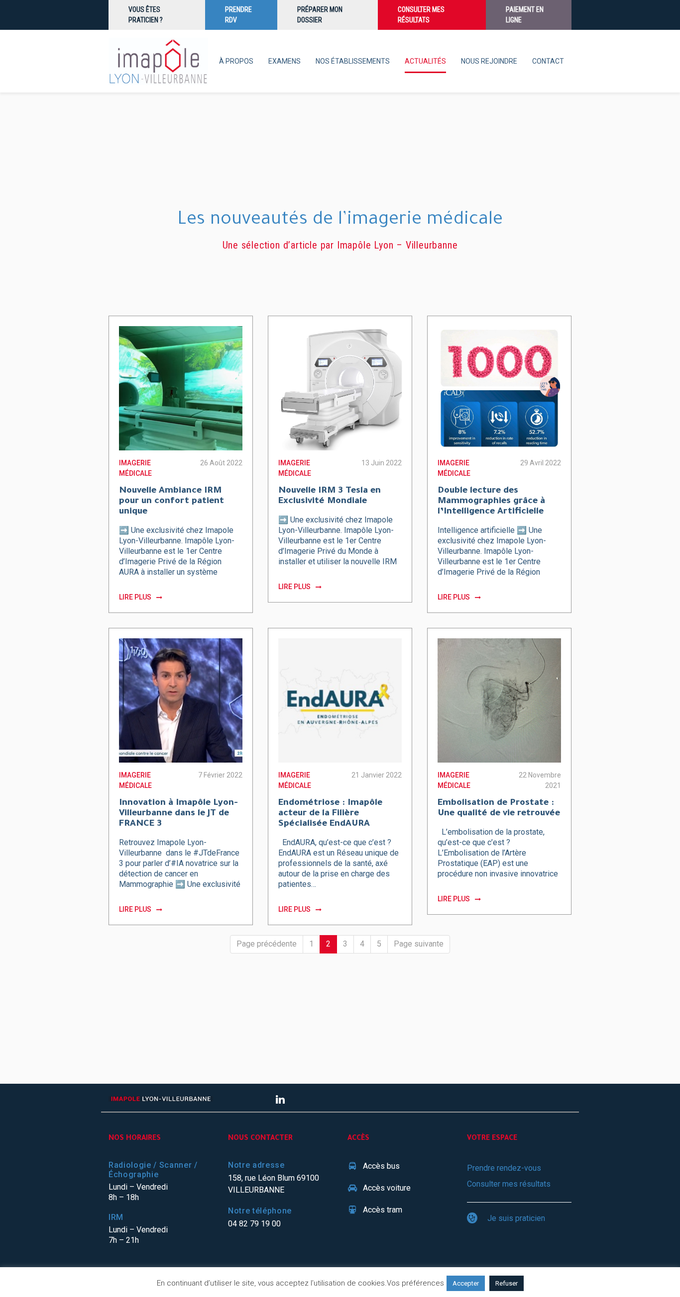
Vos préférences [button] (415, 1283)
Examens (284, 61)
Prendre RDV (238, 14)
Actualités (425, 61)
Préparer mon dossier (319, 14)
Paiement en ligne (525, 14)
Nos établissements (353, 61)
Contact (548, 61)
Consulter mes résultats (421, 14)
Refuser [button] (506, 1283)
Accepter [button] (466, 1283)
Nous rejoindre (489, 61)
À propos (236, 61)
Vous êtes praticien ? (145, 14)
